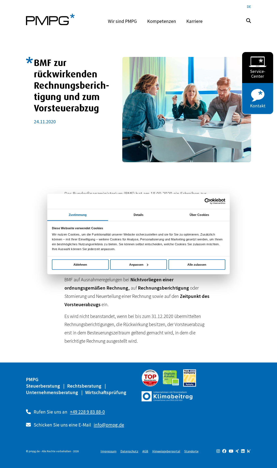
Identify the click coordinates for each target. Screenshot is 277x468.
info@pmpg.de (109, 425)
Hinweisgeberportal (166, 451)
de (249, 6)
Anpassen (136, 264)
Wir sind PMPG (122, 21)
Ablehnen (80, 264)
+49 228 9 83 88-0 (87, 412)
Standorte (191, 451)
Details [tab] (139, 214)
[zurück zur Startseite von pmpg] (50, 19)
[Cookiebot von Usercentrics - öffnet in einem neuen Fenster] (207, 201)
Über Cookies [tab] (199, 214)
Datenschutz (129, 451)
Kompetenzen (161, 21)
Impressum (108, 451)
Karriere (194, 21)
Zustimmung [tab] (78, 214)
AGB (145, 451)
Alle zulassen (196, 264)
